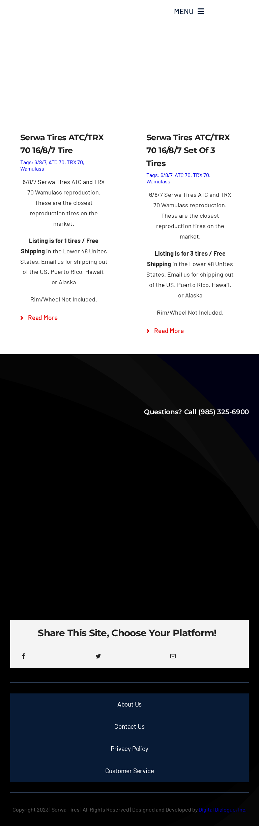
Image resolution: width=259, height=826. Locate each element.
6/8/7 (40, 162)
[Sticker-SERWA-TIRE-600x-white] (130, 391)
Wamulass (32, 168)
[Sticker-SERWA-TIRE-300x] (48, 7)
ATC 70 (56, 162)
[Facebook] (24, 656)
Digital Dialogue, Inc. (223, 809)
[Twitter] (98, 656)
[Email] (173, 656)
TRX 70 (75, 162)
